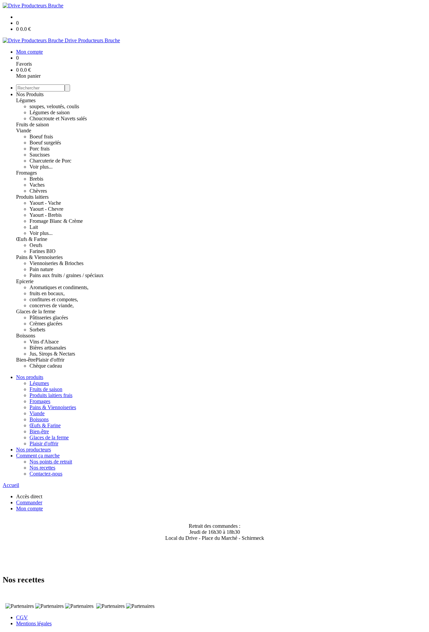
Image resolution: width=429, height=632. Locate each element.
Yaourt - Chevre (46, 209)
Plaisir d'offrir (50, 360)
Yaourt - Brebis (45, 215)
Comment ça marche (38, 455)
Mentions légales (34, 623)
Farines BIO (42, 251)
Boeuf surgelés (45, 142)
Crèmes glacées (45, 323)
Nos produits (29, 377)
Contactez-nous (45, 474)
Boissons (25, 335)
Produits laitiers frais (50, 395)
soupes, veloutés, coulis (54, 106)
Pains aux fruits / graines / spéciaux (66, 275)
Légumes (26, 100)
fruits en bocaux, (47, 293)
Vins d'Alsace (44, 341)
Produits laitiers (32, 197)
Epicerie (25, 281)
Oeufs (35, 245)
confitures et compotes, (53, 299)
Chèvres (38, 191)
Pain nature (41, 269)
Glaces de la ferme (35, 311)
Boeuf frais (41, 136)
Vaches (37, 185)
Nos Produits (30, 94)
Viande (23, 130)
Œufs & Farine (31, 239)
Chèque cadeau (45, 366)
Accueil (11, 485)
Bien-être (26, 360)
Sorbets (37, 329)
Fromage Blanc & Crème (56, 221)
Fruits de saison (32, 124)
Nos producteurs (33, 449)
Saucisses (39, 154)
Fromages (26, 173)
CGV (22, 617)
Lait (33, 227)
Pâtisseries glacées (48, 317)
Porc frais (39, 148)
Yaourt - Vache (45, 203)
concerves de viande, (51, 305)
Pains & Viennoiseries (39, 257)
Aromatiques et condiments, (58, 287)
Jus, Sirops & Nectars (52, 354)
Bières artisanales (47, 348)
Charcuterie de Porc (50, 161)
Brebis (36, 179)
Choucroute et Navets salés (58, 118)
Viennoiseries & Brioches (56, 263)
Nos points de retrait (50, 461)
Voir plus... (41, 167)
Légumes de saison (49, 112)
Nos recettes (42, 467)
